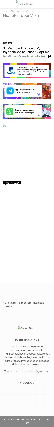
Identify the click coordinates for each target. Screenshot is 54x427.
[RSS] (47, 392)
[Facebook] (6, 392)
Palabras (7, 43)
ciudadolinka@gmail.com (35, 371)
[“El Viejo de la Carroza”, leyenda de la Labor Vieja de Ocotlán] (27, 32)
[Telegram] (14, 400)
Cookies (7, 306)
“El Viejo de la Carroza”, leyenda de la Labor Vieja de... (27, 50)
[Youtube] (47, 400)
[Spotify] (6, 400)
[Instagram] (14, 392)
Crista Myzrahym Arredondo (16, 56)
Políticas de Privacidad (31, 303)
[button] (5, 4)
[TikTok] (22, 400)
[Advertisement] (27, 215)
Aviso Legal (9, 303)
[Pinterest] (38, 392)
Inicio (5, 11)
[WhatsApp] (38, 400)
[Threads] (31, 408)
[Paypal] (30, 392)
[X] (30, 400)
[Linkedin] (22, 392)
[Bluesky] (23, 408)
